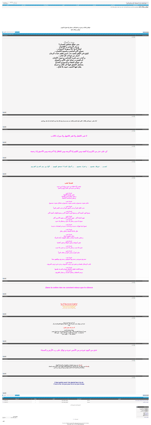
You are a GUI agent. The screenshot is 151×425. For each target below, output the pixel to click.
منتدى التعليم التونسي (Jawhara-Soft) (142, 2)
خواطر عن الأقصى (145, 402)
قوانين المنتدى (146, 417)
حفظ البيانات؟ (5, 2)
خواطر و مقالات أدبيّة (129, 2)
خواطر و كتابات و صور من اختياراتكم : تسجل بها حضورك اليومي (75, 27)
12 (7, 32)
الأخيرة (4, 32)
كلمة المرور (15, 3)
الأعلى (3, 421)
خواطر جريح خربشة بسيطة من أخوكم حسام (141, 400)
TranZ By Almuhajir (86, 423)
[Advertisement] (75, 17)
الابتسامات (146, 413)
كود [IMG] (146, 414)
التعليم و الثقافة (134, 2)
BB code (146, 412)
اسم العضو (15, 2)
